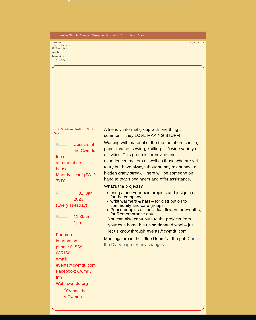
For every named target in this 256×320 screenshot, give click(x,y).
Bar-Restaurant (82, 35)
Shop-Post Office (66, 35)
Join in (124, 35)
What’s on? (111, 35)
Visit (131, 35)
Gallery (141, 35)
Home (54, 35)
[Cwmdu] (128, 15)
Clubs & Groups (62, 60)
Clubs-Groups (98, 35)
